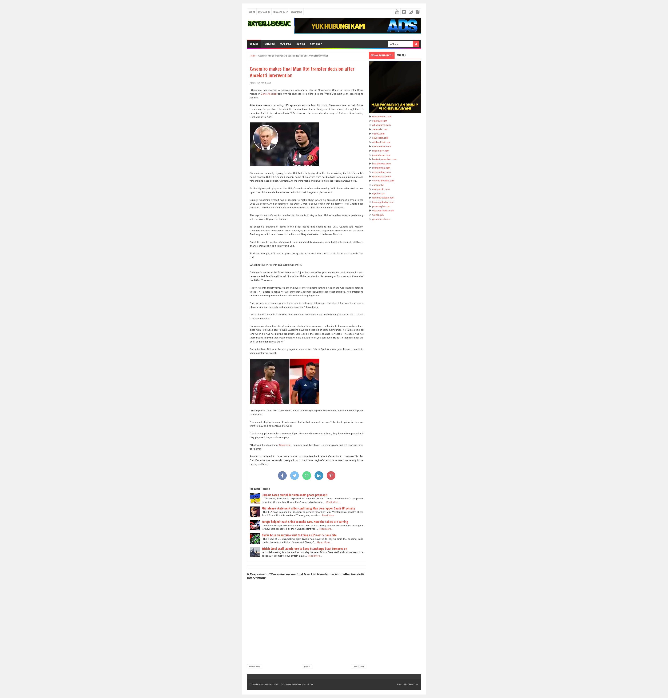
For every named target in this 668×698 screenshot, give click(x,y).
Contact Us (264, 11)
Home (255, 43)
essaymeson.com (382, 116)
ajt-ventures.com (381, 124)
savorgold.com (380, 137)
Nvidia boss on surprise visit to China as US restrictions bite (299, 535)
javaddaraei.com (381, 155)
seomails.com (379, 129)
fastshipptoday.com (382, 202)
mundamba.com (381, 167)
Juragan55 (378, 185)
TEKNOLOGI (269, 43)
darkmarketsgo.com (383, 197)
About (252, 11)
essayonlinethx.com (383, 210)
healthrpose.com (381, 163)
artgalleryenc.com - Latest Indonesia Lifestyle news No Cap (288, 684)
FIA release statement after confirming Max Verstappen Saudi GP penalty (308, 508)
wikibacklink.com (381, 142)
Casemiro (284, 445)
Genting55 (378, 214)
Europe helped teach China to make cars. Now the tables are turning (305, 522)
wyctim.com (378, 193)
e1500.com (378, 133)
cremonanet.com (381, 146)
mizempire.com (380, 150)
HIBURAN (300, 43)
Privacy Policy (280, 11)
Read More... (333, 502)
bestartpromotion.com (384, 159)
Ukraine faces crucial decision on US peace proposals (295, 495)
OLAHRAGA (285, 43)
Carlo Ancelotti (269, 93)
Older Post (359, 667)
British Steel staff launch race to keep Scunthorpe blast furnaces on (304, 549)
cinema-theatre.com (383, 180)
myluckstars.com (381, 172)
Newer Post (254, 667)
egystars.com (379, 120)
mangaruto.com (381, 189)
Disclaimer (296, 11)
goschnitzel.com (381, 219)
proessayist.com (381, 206)
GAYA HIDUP (316, 43)
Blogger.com (413, 684)
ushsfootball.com (381, 176)
